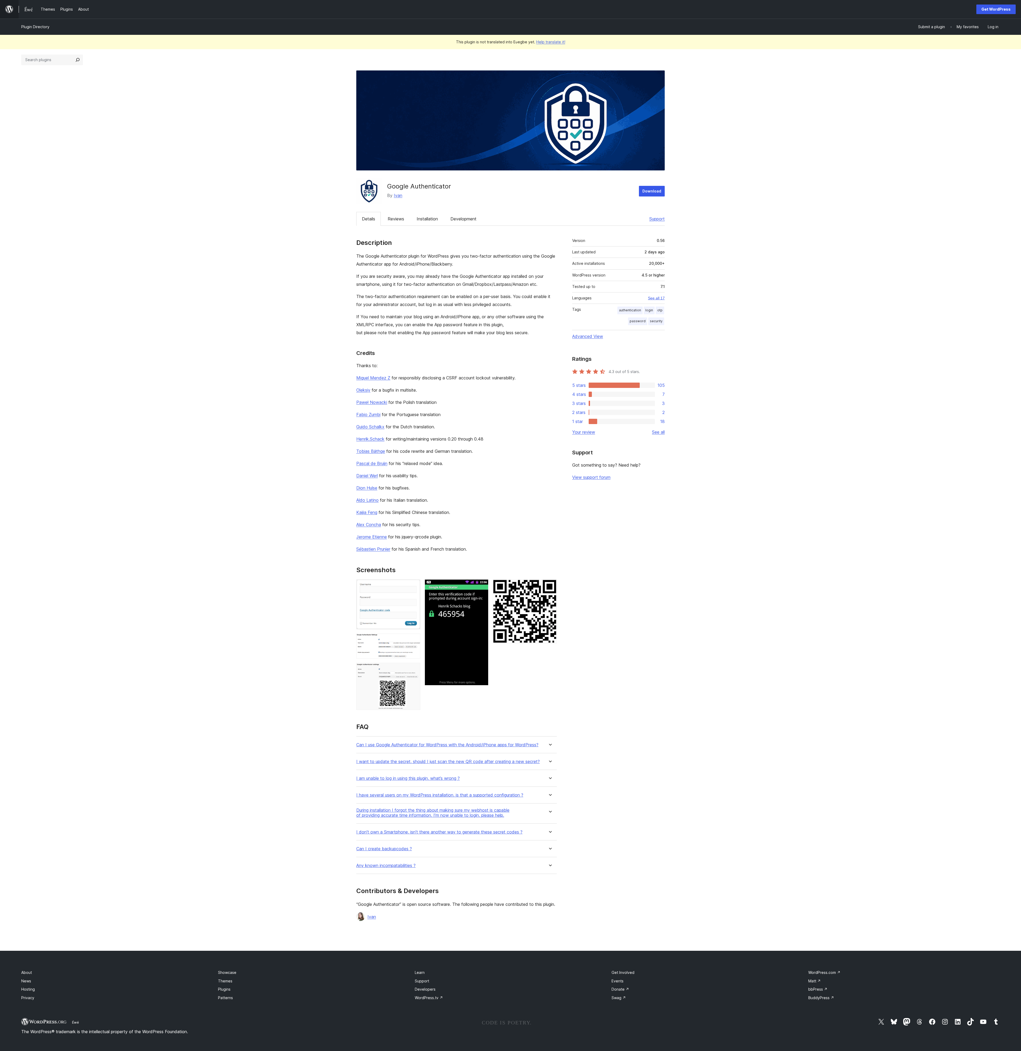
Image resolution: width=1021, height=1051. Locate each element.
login (649, 310)
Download (651, 191)
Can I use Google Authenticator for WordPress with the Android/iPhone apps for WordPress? (447, 744)
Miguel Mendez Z (373, 377)
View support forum (591, 477)
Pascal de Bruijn (371, 463)
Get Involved (623, 972)
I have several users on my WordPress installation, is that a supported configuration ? (439, 795)
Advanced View (587, 336)
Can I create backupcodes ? (384, 848)
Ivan (398, 195)
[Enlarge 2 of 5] (413, 640)
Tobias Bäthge (370, 451)
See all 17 (656, 298)
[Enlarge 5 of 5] (549, 586)
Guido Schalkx (370, 426)
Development (463, 218)
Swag (619, 997)
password (638, 321)
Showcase (227, 972)
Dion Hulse (366, 488)
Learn (420, 972)
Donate (620, 989)
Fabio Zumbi (368, 414)
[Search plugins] (77, 60)
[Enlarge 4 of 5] (481, 586)
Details (368, 218)
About (26, 972)
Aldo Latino (367, 500)
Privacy (27, 997)
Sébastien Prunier (373, 549)
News (26, 981)
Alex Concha (368, 524)
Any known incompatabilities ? (386, 865)
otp (660, 310)
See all (658, 432)
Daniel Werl (367, 475)
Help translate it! (550, 42)
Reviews (396, 218)
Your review (583, 432)
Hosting (28, 989)
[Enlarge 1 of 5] (413, 586)
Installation (427, 218)
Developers (425, 989)
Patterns (225, 997)
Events (618, 981)
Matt (814, 981)
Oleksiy (363, 390)
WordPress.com (824, 972)
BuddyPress (821, 997)
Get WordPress (996, 9)
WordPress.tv (429, 997)
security (656, 321)
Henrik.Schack (370, 439)
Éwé (75, 1022)
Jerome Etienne (371, 536)
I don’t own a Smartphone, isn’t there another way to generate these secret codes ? (439, 832)
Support (657, 218)
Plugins (224, 989)
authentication (630, 310)
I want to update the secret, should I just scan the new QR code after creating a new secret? (448, 761)
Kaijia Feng (366, 512)
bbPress (817, 989)
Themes (225, 981)
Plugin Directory (35, 26)
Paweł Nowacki (371, 402)
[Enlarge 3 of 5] (413, 670)
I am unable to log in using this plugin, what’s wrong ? (408, 778)
